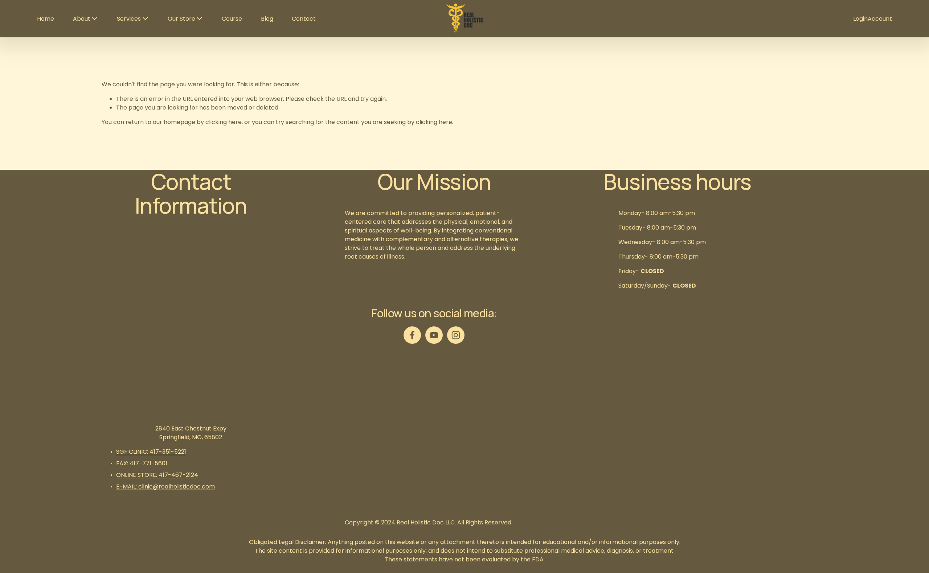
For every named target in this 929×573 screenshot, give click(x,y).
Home (45, 19)
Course (232, 19)
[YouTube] (434, 335)
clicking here (223, 122)
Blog (267, 19)
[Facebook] (412, 335)
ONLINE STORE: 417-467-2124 (157, 475)
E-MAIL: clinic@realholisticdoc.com (165, 486)
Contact (304, 19)
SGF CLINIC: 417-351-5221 (151, 452)
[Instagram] (455, 335)
